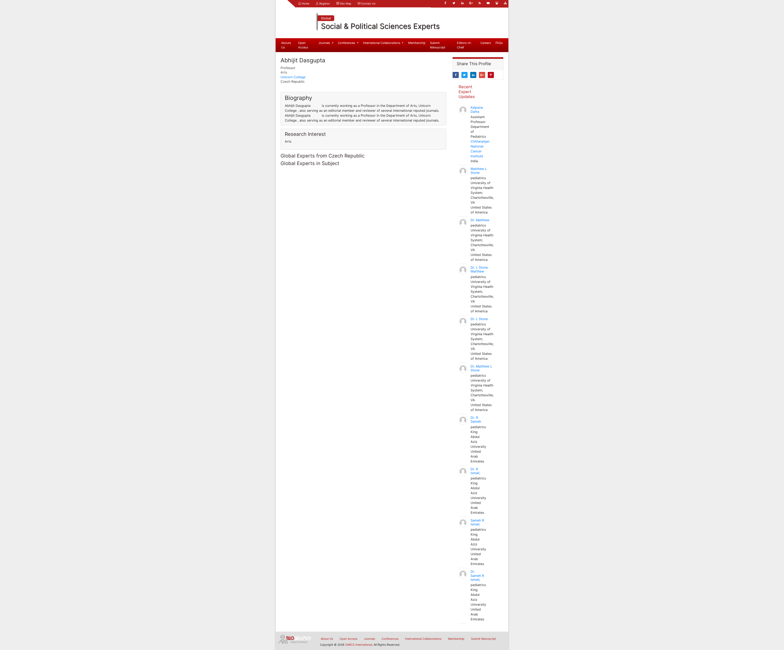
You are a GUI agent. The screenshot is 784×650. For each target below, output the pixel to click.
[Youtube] (488, 3)
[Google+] (471, 3)
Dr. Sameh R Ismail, (477, 575)
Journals (324, 43)
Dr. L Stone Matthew (479, 269)
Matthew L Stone (479, 171)
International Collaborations (382, 43)
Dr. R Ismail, (475, 471)
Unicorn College (293, 77)
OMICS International (358, 644)
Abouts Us (286, 45)
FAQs (499, 43)
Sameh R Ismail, (477, 522)
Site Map (345, 3)
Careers (485, 43)
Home (305, 3)
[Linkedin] (462, 3)
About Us (327, 638)
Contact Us (367, 3)
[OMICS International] (295, 639)
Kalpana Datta (477, 109)
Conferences (347, 43)
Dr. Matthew (480, 220)
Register (324, 3)
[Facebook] (445, 3)
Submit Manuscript (437, 45)
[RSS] (480, 3)
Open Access (303, 45)
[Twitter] (454, 3)
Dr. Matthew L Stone (481, 368)
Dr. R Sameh (476, 419)
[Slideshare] (497, 3)
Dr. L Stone (479, 319)
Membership (416, 43)
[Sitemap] (505, 3)
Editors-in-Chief (464, 45)
